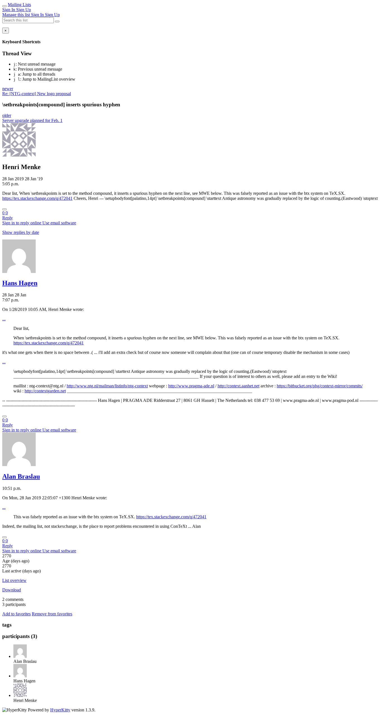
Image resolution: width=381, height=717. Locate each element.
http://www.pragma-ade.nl (191, 385)
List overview (14, 580)
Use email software (59, 222)
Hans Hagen (19, 283)
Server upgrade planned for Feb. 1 (32, 120)
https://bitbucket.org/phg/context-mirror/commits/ (320, 385)
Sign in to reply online (22, 222)
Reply (7, 217)
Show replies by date (20, 232)
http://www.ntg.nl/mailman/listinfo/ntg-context (107, 385)
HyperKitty (60, 710)
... (4, 318)
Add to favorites (16, 614)
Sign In (9, 9)
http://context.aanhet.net (238, 385)
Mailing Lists (19, 4)
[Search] (57, 21)
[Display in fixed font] (4, 209)
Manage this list (16, 14)
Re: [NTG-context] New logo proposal (36, 93)
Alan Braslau (21, 476)
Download (11, 589)
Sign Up (23, 9)
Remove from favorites (52, 614)
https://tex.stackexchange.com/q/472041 (37, 198)
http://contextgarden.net (45, 391)
